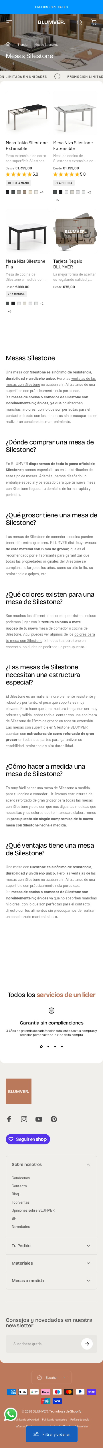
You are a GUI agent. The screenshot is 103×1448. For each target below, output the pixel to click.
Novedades (21, 1226)
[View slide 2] (48, 1046)
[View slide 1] (41, 1046)
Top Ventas (20, 1202)
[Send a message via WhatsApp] (11, 1414)
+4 (42, 192)
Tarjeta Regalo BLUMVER (67, 263)
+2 (89, 192)
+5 (57, 199)
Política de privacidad (26, 1419)
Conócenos (21, 1178)
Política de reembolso (54, 1419)
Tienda (22, 44)
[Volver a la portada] (8, 44)
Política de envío (79, 1419)
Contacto (19, 1186)
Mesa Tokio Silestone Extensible (27, 145)
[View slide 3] (55, 1046)
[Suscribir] (87, 1344)
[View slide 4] (61, 1046)
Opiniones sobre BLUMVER (33, 1210)
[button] (19, 174)
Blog (15, 1194)
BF (14, 1218)
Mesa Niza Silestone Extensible (73, 145)
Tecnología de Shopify (65, 1411)
